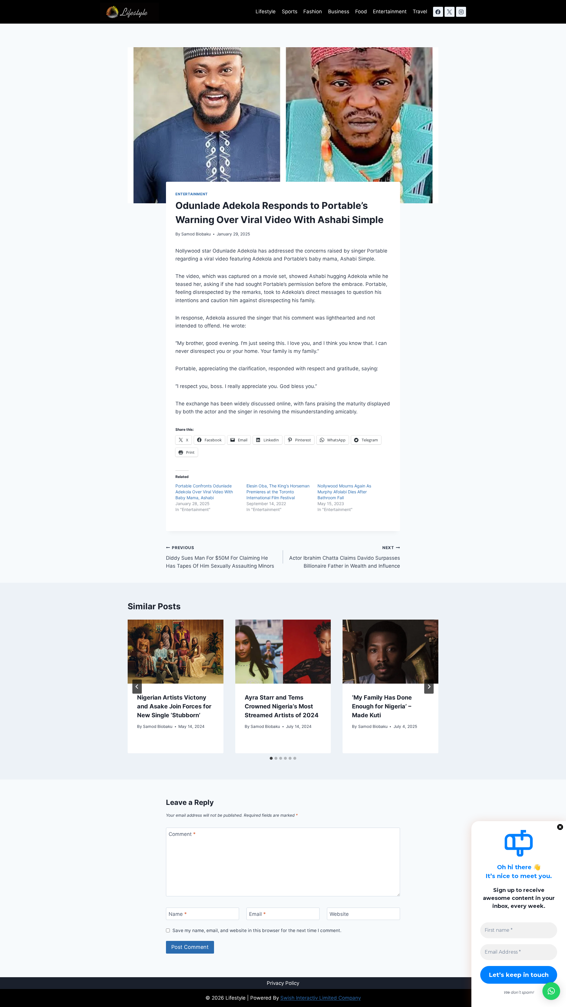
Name (178, 914)
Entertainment (390, 11)
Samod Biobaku (196, 234)
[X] (450, 12)
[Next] (429, 686)
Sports (289, 11)
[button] (551, 991)
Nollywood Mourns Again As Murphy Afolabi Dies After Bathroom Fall (344, 491)
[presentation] (175, 651)
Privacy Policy (283, 983)
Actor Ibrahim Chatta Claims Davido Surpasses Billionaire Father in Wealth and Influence (344, 557)
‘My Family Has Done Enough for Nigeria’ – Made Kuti (382, 706)
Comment (182, 834)
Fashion (312, 11)
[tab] (271, 758)
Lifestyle (266, 11)
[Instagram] (461, 12)
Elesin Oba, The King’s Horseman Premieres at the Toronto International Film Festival (278, 491)
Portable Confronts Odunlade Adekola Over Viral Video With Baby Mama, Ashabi (204, 491)
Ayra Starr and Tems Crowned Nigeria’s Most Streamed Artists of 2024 (282, 706)
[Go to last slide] (137, 686)
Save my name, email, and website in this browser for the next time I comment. (256, 930)
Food (361, 11)
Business (338, 11)
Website (339, 914)
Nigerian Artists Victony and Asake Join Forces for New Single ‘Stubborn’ (174, 706)
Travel (420, 11)
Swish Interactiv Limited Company (320, 998)
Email (257, 914)
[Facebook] (438, 12)
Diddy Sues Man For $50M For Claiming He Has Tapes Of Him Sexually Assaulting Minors (220, 557)
